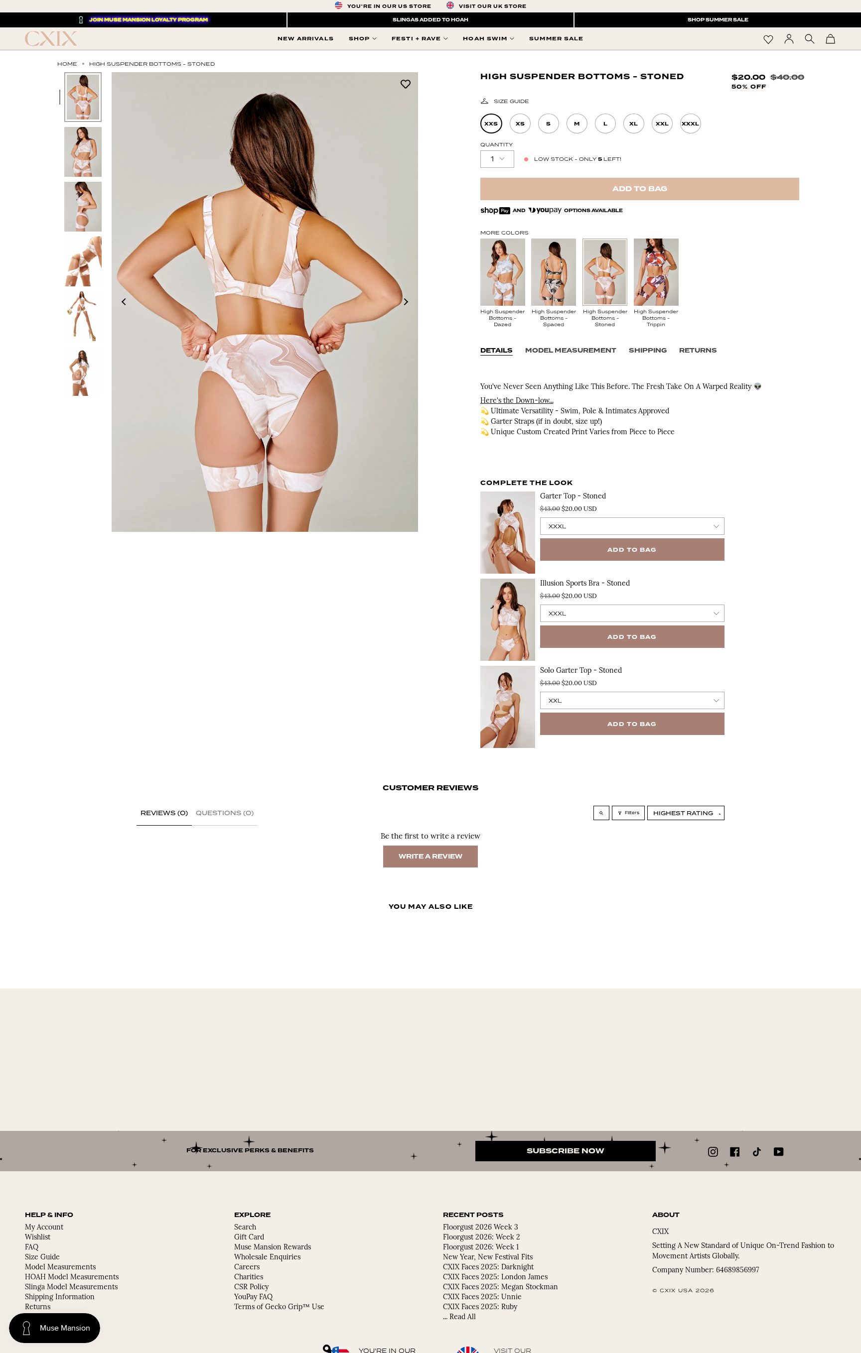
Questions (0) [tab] (225, 813)
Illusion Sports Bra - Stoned (585, 584)
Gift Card (249, 1237)
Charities (248, 1277)
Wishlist (37, 1237)
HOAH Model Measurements (72, 1277)
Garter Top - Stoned (573, 496)
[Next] (405, 301)
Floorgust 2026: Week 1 (481, 1247)
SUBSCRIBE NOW (565, 1151)
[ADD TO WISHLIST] (406, 83)
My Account (44, 1227)
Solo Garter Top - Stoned (581, 671)
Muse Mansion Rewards (272, 1247)
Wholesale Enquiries (267, 1257)
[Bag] (830, 38)
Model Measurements (60, 1267)
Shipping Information (60, 1297)
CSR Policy (251, 1287)
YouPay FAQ (253, 1297)
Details (496, 350)
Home (67, 63)
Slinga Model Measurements (71, 1287)
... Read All (459, 1317)
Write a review (430, 856)
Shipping (648, 350)
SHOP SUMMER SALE (718, 19)
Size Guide (511, 101)
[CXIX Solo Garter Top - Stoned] (507, 707)
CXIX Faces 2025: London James (495, 1277)
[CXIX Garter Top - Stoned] (507, 533)
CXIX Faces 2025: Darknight (488, 1267)
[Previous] (124, 301)
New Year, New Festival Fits (488, 1257)
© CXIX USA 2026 (683, 1290)
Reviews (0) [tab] (164, 813)
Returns (698, 350)
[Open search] (601, 813)
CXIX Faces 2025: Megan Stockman (500, 1287)
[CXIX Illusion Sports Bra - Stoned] (507, 620)
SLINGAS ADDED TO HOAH (430, 19)
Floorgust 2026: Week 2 (481, 1237)
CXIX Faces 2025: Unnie (482, 1297)
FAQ (31, 1247)
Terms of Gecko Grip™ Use (279, 1307)
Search (245, 1227)
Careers (247, 1267)
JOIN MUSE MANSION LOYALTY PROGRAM (148, 19)
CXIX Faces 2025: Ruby (480, 1307)
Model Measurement (570, 350)
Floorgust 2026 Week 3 (480, 1227)
